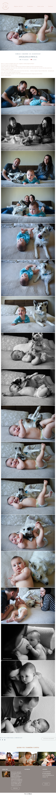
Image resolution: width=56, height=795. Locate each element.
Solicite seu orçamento (48, 738)
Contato (50, 6)
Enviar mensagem (47, 773)
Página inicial (18, 6)
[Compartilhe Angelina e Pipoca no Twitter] (2, 739)
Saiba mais (15, 788)
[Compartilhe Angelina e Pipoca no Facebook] (0, 739)
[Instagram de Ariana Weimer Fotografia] (44, 779)
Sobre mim (40, 6)
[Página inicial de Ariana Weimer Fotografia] (5, 6)
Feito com (28, 793)
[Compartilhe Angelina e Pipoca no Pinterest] (4, 739)
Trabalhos (30, 6)
